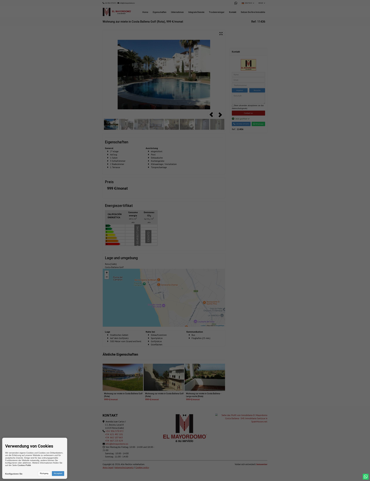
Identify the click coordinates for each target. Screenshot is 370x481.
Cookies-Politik (24, 465)
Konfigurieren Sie (13, 474)
